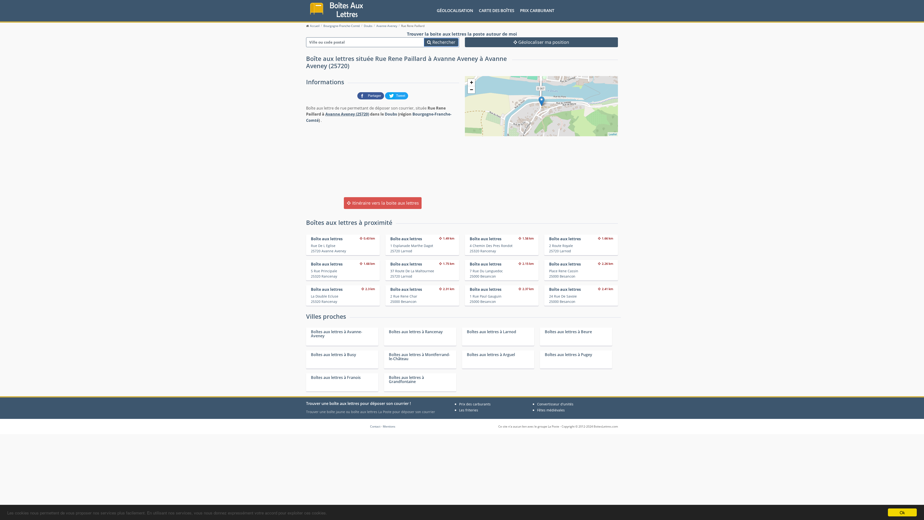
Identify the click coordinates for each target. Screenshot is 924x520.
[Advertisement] (382, 159)
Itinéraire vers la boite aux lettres (385, 203)
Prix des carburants (475, 404)
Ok (902, 512)
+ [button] (471, 82)
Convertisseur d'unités (555, 404)
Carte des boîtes (496, 10)
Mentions (389, 426)
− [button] (471, 90)
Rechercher (443, 42)
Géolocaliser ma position (543, 42)
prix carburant (537, 10)
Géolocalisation (455, 10)
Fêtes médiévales (551, 410)
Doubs (391, 114)
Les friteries (468, 410)
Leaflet (613, 134)
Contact (375, 426)
